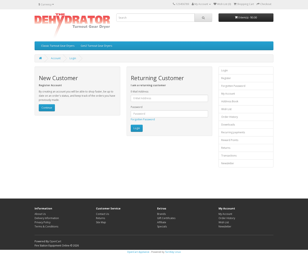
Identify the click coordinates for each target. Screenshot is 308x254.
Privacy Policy (42, 222)
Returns (225, 148)
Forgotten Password (143, 119)
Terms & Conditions (46, 226)
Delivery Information (47, 218)
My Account (228, 93)
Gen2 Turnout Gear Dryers (96, 45)
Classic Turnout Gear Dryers (57, 45)
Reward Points (229, 140)
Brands (161, 214)
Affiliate (161, 222)
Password (136, 107)
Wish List (226, 109)
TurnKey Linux (173, 251)
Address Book (229, 101)
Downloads (228, 124)
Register (226, 78)
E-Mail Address (139, 91)
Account (56, 58)
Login (73, 58)
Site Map (101, 222)
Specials (162, 226)
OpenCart (55, 241)
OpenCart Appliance (138, 251)
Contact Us (102, 214)
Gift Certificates (166, 218)
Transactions (229, 155)
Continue (46, 107)
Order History (229, 117)
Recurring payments (233, 132)
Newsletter (227, 163)
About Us (40, 214)
